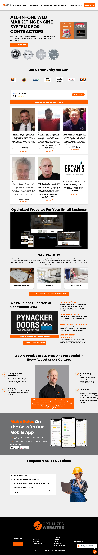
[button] (41, 5)
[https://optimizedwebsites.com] (49, 525)
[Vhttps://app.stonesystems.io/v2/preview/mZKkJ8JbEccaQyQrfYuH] (22, 275)
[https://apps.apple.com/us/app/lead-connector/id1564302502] (15, 448)
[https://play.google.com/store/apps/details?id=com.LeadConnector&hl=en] (25, 447)
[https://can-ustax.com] (34, 322)
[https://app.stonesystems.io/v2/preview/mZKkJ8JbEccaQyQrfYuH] (49, 275)
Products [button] (16, 5)
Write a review (78, 94)
